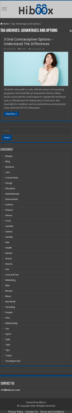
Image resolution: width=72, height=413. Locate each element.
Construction (11, 177)
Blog (7, 161)
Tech (7, 344)
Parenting (10, 307)
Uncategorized (12, 361)
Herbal (8, 253)
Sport (8, 334)
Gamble (9, 226)
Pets (7, 317)
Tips (7, 350)
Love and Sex (12, 274)
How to (9, 264)
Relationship (11, 323)
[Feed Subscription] (71, 30)
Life (7, 269)
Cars (7, 172)
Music (8, 296)
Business (9, 167)
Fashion (9, 204)
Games (8, 231)
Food (8, 220)
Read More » (11, 114)
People (8, 312)
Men (7, 285)
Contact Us (32, 411)
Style (7, 339)
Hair (7, 242)
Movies (9, 291)
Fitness (8, 215)
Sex (7, 328)
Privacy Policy (15, 411)
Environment (11, 199)
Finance (9, 210)
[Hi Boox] (36, 9)
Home (5, 23)
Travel (8, 355)
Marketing (10, 280)
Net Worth (10, 301)
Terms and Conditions (52, 411)
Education (10, 188)
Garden (9, 237)
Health (23, 49)
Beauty (8, 156)
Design (8, 183)
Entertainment (12, 194)
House (8, 258)
